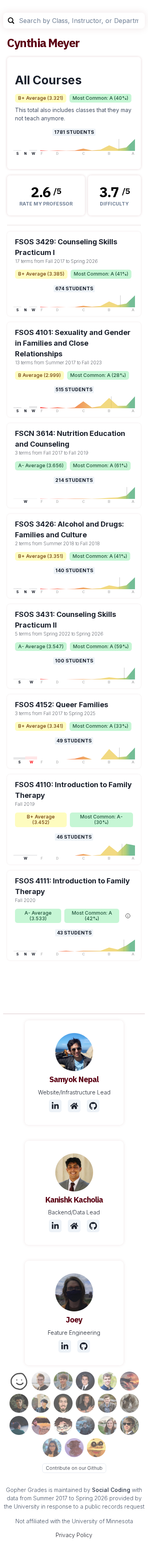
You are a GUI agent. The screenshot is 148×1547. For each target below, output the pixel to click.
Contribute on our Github (74, 1468)
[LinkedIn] (55, 1106)
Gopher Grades (26, 1489)
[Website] (74, 1106)
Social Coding (111, 1489)
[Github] (93, 1106)
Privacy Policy (74, 1535)
